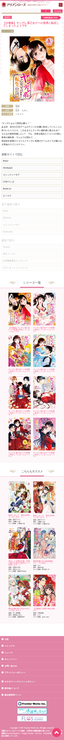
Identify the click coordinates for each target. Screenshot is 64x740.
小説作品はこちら (51, 17)
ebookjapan (8, 168)
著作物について (11, 688)
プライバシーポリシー (14, 672)
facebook (57, 11)
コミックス (9, 646)
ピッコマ (7, 196)
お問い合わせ (10, 666)
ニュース (8, 652)
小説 (6, 639)
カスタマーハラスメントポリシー (20, 682)
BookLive (7, 189)
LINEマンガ (8, 182)
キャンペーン (10, 659)
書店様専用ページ (12, 695)
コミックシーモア (11, 175)
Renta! (5, 161)
